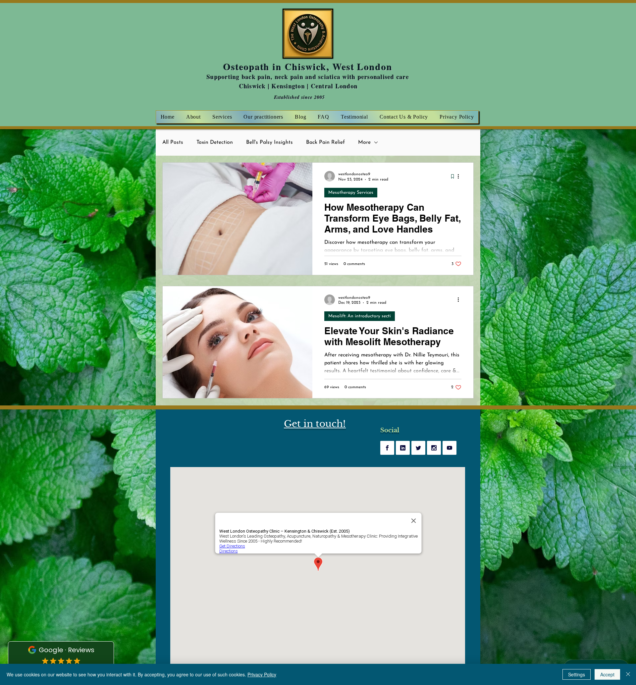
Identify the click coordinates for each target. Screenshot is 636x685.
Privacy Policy (261, 674)
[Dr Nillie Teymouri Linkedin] (403, 448)
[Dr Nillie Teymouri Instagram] (434, 448)
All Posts (172, 142)
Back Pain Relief (325, 142)
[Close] (628, 674)
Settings (576, 674)
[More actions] (460, 176)
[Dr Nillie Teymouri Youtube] (449, 448)
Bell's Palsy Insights (269, 142)
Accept (607, 674)
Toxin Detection (214, 142)
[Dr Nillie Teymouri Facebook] (387, 448)
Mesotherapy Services (350, 192)
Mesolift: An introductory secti (359, 316)
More (364, 142)
